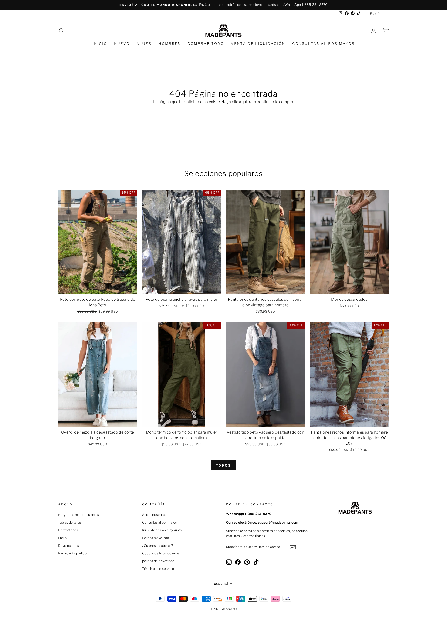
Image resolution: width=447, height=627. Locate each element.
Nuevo (122, 44)
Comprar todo (205, 44)
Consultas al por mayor (323, 44)
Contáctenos (68, 530)
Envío (62, 538)
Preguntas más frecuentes (78, 515)
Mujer (144, 44)
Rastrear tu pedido (72, 553)
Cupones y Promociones (161, 553)
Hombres (169, 44)
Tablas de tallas (69, 522)
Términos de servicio (158, 568)
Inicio (99, 44)
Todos (223, 465)
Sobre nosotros (154, 515)
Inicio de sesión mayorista (162, 530)
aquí (243, 102)
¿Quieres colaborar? (157, 545)
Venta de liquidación (258, 44)
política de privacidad (158, 561)
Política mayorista (155, 538)
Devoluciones (68, 545)
